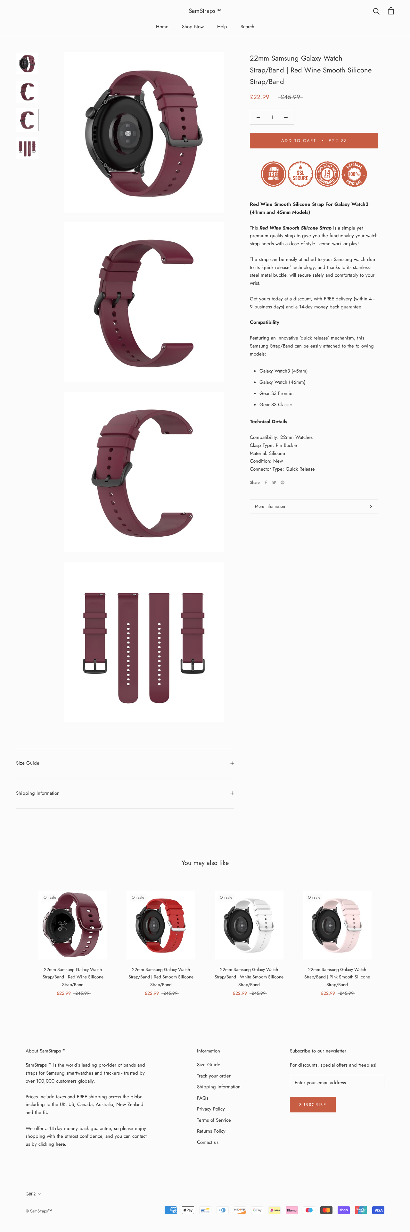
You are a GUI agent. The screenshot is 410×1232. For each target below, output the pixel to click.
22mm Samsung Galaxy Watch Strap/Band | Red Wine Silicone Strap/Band (73, 976)
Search (247, 26)
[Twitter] (274, 482)
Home (162, 26)
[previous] (20, 936)
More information (270, 506)
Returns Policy (211, 1131)
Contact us (207, 1142)
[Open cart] (391, 10)
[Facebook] (266, 482)
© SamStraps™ (39, 1211)
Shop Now (193, 26)
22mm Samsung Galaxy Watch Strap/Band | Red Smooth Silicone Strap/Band (160, 976)
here (60, 1144)
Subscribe (312, 1105)
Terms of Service (214, 1120)
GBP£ (31, 1194)
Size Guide (27, 763)
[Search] (376, 10)
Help (222, 26)
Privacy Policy (211, 1108)
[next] (390, 936)
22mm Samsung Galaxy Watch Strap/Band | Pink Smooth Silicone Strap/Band (337, 976)
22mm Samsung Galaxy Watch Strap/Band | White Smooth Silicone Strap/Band (249, 976)
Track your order (214, 1075)
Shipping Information (38, 793)
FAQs (202, 1098)
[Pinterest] (282, 482)
